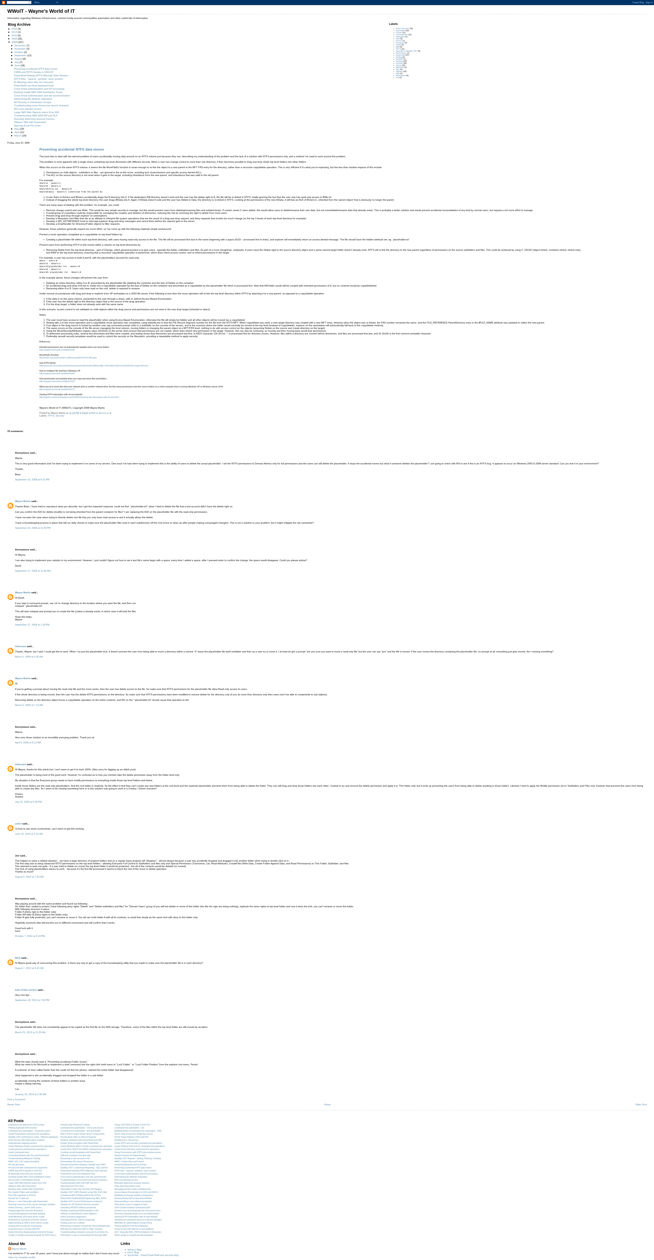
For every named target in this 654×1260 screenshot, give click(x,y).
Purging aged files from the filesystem (25, 1210)
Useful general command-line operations (27, 1149)
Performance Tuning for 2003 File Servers (27, 1220)
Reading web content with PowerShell (26, 1189)
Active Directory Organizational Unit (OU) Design (30, 1232)
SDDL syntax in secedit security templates (133, 1235)
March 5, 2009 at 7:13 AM (29, 705)
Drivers (399, 41)
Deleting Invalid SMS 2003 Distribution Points (38, 92)
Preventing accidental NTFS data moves (35, 68)
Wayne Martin (23, 501)
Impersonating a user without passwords (133, 1201)
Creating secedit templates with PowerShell (80, 1152)
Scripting (399, 61)
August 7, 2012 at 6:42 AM (29, 968)
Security (399, 63)
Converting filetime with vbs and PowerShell (28, 1155)
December (20, 45)
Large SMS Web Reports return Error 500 (36, 112)
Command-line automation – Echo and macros (82, 1128)
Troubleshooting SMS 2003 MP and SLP (35, 115)
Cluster (399, 33)
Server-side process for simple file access (133, 1134)
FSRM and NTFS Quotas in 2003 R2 (33, 72)
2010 (15, 35)
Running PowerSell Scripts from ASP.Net (133, 1198)
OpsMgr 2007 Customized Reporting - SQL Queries (84, 1167)
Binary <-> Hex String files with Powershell (28, 1201)
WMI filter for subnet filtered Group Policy (133, 1223)
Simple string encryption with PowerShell (79, 1143)
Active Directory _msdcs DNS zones (25, 1207)
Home (327, 1104)
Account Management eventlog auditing (26, 1213)
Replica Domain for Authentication (130, 1155)
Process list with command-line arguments (27, 1167)
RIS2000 (399, 59)
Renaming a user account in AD (75, 1158)
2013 (15, 32)
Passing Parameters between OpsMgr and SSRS (83, 1164)
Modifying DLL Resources (126, 1140)
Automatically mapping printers (22, 1143)
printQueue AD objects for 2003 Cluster (26, 1125)
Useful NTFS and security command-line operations (138, 1143)
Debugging (400, 37)
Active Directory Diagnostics (73, 1217)
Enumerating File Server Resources (77, 1161)
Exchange (400, 43)
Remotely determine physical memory (34, 119)
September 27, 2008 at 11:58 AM (33, 570)
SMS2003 (400, 67)
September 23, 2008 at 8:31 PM (32, 479)
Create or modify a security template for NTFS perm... (32, 1235)
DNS (398, 39)
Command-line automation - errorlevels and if (29, 1131)
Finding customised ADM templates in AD (79, 1210)
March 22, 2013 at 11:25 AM (30, 1032)
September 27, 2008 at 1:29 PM (32, 624)
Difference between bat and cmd (75, 1155)
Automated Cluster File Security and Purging (81, 1189)
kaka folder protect (26, 989)
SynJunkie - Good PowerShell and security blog (152, 1255)
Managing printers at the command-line (132, 1189)
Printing (399, 57)
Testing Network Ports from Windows (131, 1226)
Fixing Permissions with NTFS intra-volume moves (137, 1152)
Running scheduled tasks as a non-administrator (136, 1213)
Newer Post (13, 1104)
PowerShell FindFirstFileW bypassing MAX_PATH (83, 1198)
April (17, 132)
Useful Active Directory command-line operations (136, 1149)
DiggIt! (85, 413)
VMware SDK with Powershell (30, 122)
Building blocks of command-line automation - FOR (137, 1131)
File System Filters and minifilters (23, 1192)
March (18, 135)
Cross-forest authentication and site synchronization (42, 95)
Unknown (20, 646)
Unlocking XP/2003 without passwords (78, 1207)
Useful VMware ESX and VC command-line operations (139, 1146)
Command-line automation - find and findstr (80, 1131)
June (17, 65)
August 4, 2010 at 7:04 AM (29, 876)
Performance (401, 53)
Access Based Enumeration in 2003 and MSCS (136, 1192)
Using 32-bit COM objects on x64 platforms (134, 1229)
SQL (398, 69)
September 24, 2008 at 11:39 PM (33, 528)
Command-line (402, 35)
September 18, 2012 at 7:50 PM (32, 1000)
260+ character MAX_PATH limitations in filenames (137, 1232)
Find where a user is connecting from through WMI (83, 1235)
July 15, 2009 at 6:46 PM (28, 801)
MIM (397, 47)
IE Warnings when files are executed (33, 82)
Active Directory (402, 28)
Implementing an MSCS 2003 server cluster (28, 1223)
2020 (15, 28)
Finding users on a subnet (72, 1223)
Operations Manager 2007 (406, 51)
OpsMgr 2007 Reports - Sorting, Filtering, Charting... (138, 1158)
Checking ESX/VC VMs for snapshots (77, 1220)
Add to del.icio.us (100, 413)
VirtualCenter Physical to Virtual (75, 1125)
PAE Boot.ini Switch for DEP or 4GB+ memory (81, 1229)
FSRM (398, 45)
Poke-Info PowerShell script (127, 1186)
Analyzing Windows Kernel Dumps (130, 1164)
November (20, 48)
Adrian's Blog (134, 1249)
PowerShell (400, 55)
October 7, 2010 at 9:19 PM (30, 936)
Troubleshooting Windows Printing (24, 1158)
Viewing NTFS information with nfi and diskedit (135, 1217)
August (18, 58)
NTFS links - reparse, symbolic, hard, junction (38, 79)
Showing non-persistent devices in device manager (138, 1220)
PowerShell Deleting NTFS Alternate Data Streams (41, 75)
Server (398, 65)
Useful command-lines (18, 1152)
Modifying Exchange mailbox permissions (133, 1195)
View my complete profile (21, 1257)
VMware (399, 71)
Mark (18, 957)
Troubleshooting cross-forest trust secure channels (41, 105)
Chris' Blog (133, 1252)
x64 (397, 77)
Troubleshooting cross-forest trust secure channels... (84, 1180)
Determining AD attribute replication (33, 98)
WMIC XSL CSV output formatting (23, 1161)
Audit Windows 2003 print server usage (26, 1217)
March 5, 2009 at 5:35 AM (29, 656)
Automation (400, 30)
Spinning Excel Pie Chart (27, 125)
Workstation (401, 75)
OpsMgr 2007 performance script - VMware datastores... (34, 1137)
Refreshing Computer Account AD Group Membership (85, 1226)
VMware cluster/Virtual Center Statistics (78, 1213)
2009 (15, 38)
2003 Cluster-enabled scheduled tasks (132, 1207)
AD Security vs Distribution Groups (32, 102)
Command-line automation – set (129, 1128)
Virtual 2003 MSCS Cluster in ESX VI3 (132, 1125)
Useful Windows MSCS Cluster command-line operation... (87, 1146)
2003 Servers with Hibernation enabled (26, 1140)
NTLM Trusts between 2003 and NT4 (131, 1137)
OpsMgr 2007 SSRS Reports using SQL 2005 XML (83, 1192)
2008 (15, 42)
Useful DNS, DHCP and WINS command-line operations (86, 1149)
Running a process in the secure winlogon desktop (31, 1204)
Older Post (641, 1104)
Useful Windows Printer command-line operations (31, 1146)
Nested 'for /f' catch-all (18, 1198)
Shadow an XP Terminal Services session (79, 1204)
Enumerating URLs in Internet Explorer (78, 1137)
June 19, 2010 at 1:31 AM (29, 833)
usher (18, 823)
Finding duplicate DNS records (22, 1128)
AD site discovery (16, 1164)
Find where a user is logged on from (131, 1204)
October (19, 52)
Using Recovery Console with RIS (24, 1229)
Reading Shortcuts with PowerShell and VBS (81, 1140)
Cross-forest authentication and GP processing (39, 88)
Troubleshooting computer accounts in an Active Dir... (84, 1232)
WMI (398, 73)
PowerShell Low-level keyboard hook (34, 85)
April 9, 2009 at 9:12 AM (28, 742)
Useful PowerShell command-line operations (29, 1134)
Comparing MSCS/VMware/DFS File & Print (80, 1195)
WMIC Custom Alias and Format (129, 1161)
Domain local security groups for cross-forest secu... (138, 1210)
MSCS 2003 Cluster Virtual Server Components (82, 1134)
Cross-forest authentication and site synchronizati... (83, 1177)
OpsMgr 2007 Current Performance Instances (81, 1201)
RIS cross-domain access (27, 108)
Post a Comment (16, 1099)
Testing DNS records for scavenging (25, 1226)
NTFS (398, 49)
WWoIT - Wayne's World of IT (41, 11)
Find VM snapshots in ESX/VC (22, 1195)
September (20, 55)
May (17, 128)
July (16, 62)
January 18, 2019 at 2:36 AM (30, 1094)
